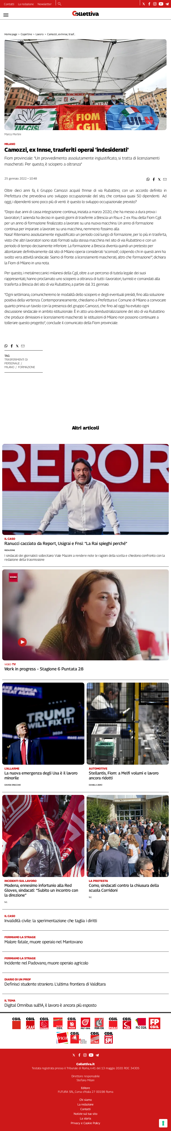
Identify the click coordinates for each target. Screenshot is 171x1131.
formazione (26, 367)
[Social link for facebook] (149, 4)
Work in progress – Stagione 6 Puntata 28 (43, 668)
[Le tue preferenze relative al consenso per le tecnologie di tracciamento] (163, 1123)
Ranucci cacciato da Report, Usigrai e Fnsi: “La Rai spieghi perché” (65, 543)
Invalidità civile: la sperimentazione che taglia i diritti (50, 920)
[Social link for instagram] (155, 4)
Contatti (9, 4)
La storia (85, 1118)
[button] (148, 179)
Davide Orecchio (12, 785)
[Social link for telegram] (167, 4)
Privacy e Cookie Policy (85, 1123)
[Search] (59, 4)
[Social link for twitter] (143, 4)
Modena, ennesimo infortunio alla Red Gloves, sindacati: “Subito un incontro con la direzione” (41, 890)
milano (9, 367)
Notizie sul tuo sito (85, 1113)
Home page (10, 34)
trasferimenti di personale (16, 361)
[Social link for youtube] (161, 4)
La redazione (26, 4)
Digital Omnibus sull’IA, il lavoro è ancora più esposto (50, 1005)
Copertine (26, 34)
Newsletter (45, 4)
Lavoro (40, 34)
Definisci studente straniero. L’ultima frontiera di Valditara (55, 984)
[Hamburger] (5, 15)
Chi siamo (85, 1099)
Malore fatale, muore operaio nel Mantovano (43, 941)
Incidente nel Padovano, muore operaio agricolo (46, 962)
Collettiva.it (85, 1064)
